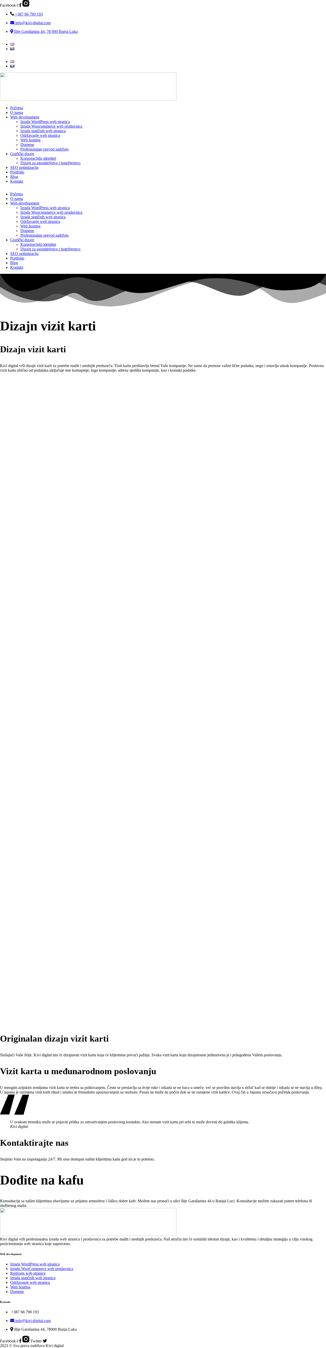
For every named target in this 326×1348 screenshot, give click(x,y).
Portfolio (17, 172)
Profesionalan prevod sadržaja (44, 149)
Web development (24, 117)
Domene (27, 144)
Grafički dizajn (22, 154)
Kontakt (16, 181)
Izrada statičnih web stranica (43, 131)
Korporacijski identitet (38, 158)
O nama (16, 112)
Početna (16, 108)
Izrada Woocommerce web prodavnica (51, 126)
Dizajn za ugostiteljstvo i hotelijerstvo (50, 163)
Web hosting (30, 140)
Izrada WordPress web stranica (45, 121)
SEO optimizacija (24, 167)
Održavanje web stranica (40, 135)
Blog (14, 176)
